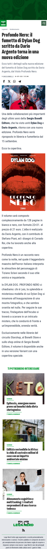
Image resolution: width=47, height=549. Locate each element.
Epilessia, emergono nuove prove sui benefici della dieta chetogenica (22, 406)
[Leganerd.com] (3, 23)
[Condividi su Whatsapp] (14, 81)
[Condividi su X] (9, 81)
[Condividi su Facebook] (4, 81)
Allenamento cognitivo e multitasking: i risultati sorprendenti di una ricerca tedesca (21, 503)
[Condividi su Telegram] (19, 81)
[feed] (23, 530)
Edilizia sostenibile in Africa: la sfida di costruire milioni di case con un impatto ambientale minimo (22, 454)
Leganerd (4, 29)
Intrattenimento (14, 29)
